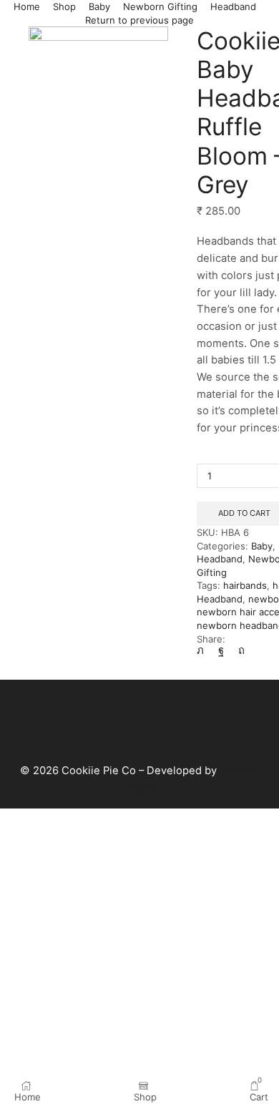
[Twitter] (204, 650)
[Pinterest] (241, 650)
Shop (64, 6)
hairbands (245, 585)
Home (27, 6)
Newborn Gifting (160, 6)
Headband (233, 6)
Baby (99, 6)
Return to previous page (139, 20)
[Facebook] (221, 650)
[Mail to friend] (263, 650)
